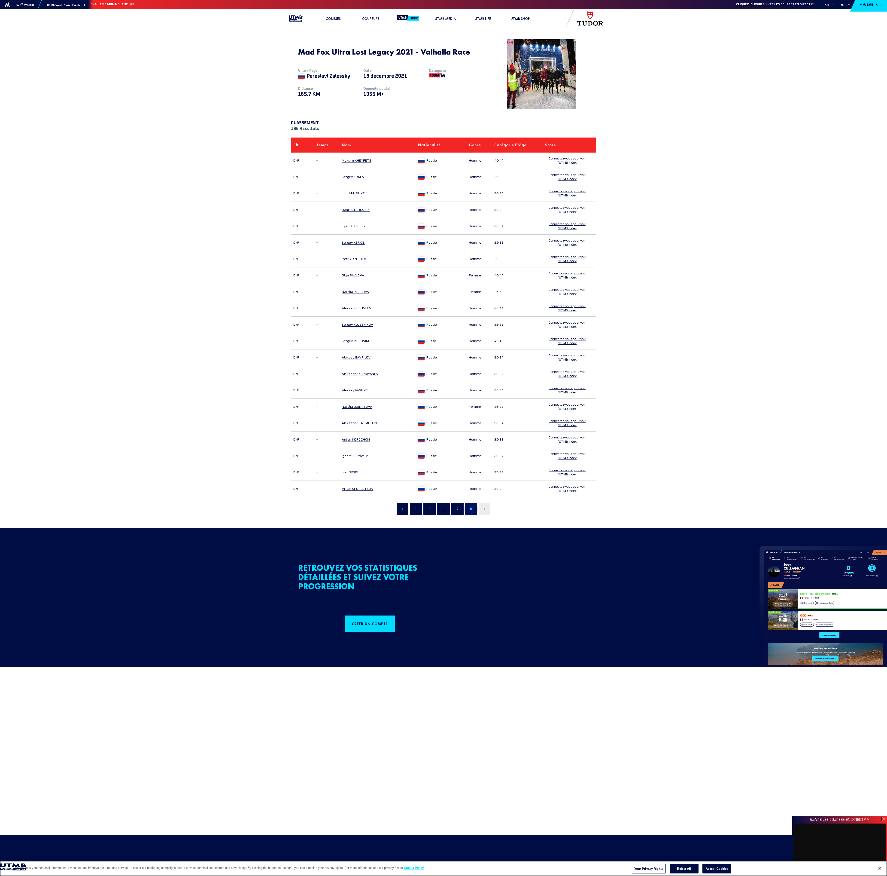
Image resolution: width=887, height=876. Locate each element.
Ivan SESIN (350, 472)
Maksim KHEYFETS (356, 160)
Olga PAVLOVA (353, 275)
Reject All (684, 868)
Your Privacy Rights (648, 868)
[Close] (880, 868)
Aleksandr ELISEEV (356, 308)
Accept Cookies (717, 868)
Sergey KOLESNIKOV (357, 324)
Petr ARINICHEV (354, 259)
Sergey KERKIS (353, 242)
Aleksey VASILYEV (356, 390)
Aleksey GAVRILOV (356, 357)
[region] (443, 868)
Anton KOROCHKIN (356, 439)
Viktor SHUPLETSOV (357, 488)
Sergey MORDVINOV (357, 341)
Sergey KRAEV (353, 177)
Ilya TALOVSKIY (353, 226)
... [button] (443, 509)
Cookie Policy (414, 868)
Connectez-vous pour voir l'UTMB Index (567, 160)
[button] (66, 5)
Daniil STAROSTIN (356, 209)
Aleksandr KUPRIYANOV (360, 374)
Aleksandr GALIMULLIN (359, 423)
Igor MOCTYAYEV (355, 456)
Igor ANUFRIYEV (354, 193)
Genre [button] (475, 145)
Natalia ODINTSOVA (357, 406)
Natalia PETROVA (355, 292)
